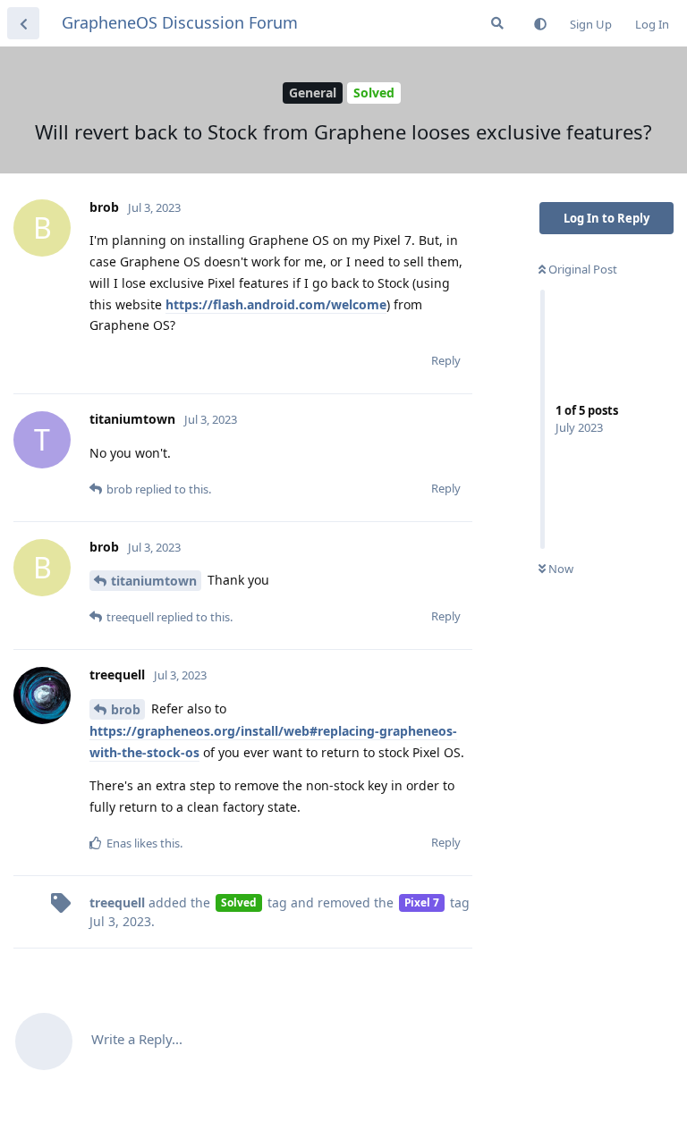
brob (125, 709)
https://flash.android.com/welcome (275, 304)
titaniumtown (154, 580)
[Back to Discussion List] (23, 23)
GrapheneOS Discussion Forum (180, 22)
